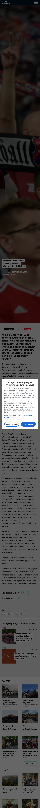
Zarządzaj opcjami (11, 424)
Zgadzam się (28, 424)
